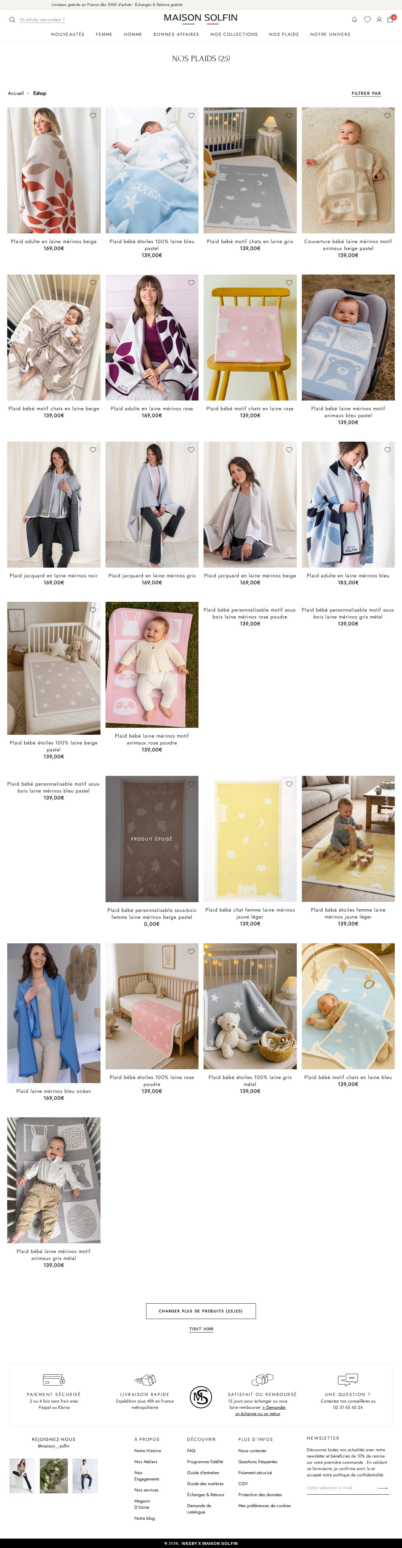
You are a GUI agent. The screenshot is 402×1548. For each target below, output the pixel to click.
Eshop (39, 93)
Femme (104, 34)
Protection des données (260, 1494)
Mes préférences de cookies (264, 1505)
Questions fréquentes (257, 1461)
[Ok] (382, 1487)
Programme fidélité (205, 1461)
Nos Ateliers (145, 1461)
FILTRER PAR (366, 93)
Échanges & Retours (205, 1494)
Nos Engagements (146, 1475)
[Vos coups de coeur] (367, 19)
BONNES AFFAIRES (176, 34)
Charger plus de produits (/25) (201, 1311)
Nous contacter (252, 1450)
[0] (390, 19)
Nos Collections (234, 34)
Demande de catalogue (199, 1508)
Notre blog (144, 1518)
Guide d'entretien (203, 1472)
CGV (243, 1483)
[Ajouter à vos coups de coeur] (92, 115)
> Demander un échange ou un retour (260, 1410)
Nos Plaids (284, 34)
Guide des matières (205, 1483)
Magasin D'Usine (142, 1504)
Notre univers (330, 34)
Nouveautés (68, 34)
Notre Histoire (147, 1450)
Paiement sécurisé (255, 1472)
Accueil (16, 93)
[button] (38, 19)
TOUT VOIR (201, 1328)
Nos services (146, 1490)
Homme (133, 34)
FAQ (191, 1450)
